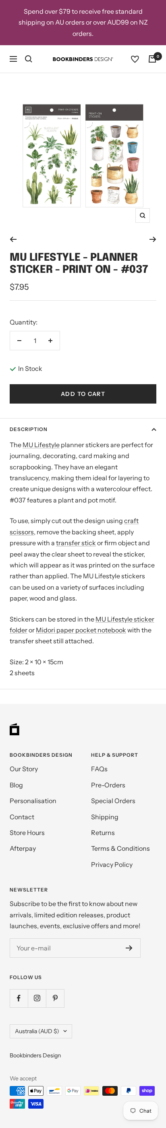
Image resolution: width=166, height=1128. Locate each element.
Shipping (104, 817)
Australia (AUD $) (37, 1031)
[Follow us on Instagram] (37, 998)
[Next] (152, 239)
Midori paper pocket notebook (81, 630)
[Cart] (152, 59)
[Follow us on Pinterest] (55, 998)
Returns (103, 833)
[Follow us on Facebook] (19, 998)
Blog (16, 785)
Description (29, 429)
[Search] (28, 59)
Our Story (24, 769)
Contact (22, 817)
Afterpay (23, 848)
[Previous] (13, 239)
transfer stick (76, 543)
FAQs (99, 769)
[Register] (129, 948)
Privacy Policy (112, 864)
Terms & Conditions (120, 848)
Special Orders (113, 801)
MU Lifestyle (41, 445)
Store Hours (27, 833)
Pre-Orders (108, 785)
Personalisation (33, 801)
